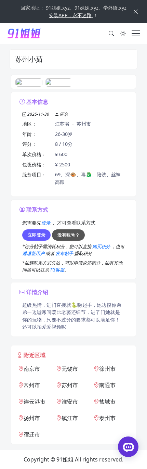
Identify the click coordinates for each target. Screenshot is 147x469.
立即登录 (36, 235)
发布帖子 (64, 253)
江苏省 (62, 124)
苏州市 (84, 124)
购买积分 (101, 246)
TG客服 (57, 270)
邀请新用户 (33, 253)
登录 (46, 222)
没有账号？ (68, 235)
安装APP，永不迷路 (71, 15)
